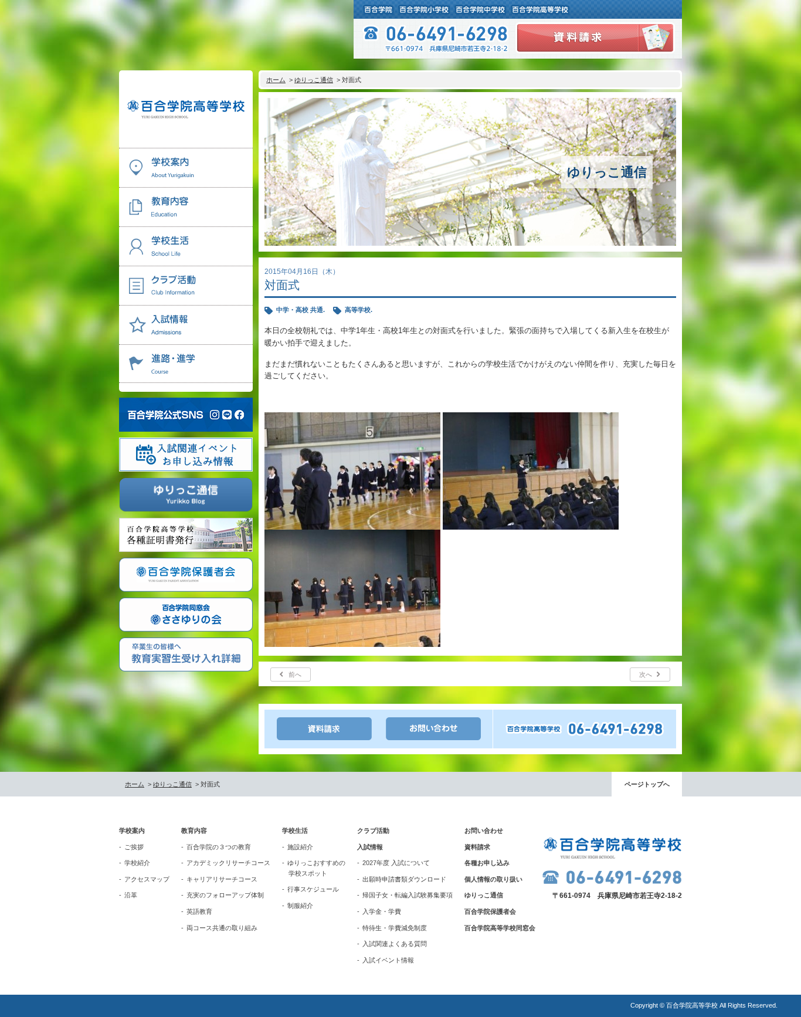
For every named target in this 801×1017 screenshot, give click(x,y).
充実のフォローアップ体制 (225, 895)
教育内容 (194, 830)
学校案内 (132, 830)
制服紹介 (300, 905)
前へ (295, 674)
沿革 (130, 895)
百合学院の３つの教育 (218, 846)
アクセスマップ (146, 879)
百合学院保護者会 (490, 911)
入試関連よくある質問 (394, 943)
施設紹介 (300, 846)
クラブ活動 (373, 830)
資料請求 (477, 846)
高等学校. (358, 309)
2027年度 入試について (396, 862)
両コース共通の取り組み (221, 927)
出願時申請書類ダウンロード (404, 879)
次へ (645, 674)
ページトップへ (647, 784)
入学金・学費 (381, 911)
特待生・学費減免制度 (394, 927)
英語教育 (199, 911)
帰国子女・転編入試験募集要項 (407, 895)
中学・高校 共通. (300, 309)
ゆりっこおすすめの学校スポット (316, 868)
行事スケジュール (313, 889)
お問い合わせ (483, 830)
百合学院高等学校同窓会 (499, 927)
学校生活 (295, 830)
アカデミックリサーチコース (228, 862)
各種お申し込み (487, 862)
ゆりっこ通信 (313, 79)
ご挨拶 (134, 846)
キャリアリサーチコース (221, 879)
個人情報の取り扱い (493, 879)
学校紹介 (137, 862)
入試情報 (370, 846)
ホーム (276, 79)
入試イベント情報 (388, 960)
